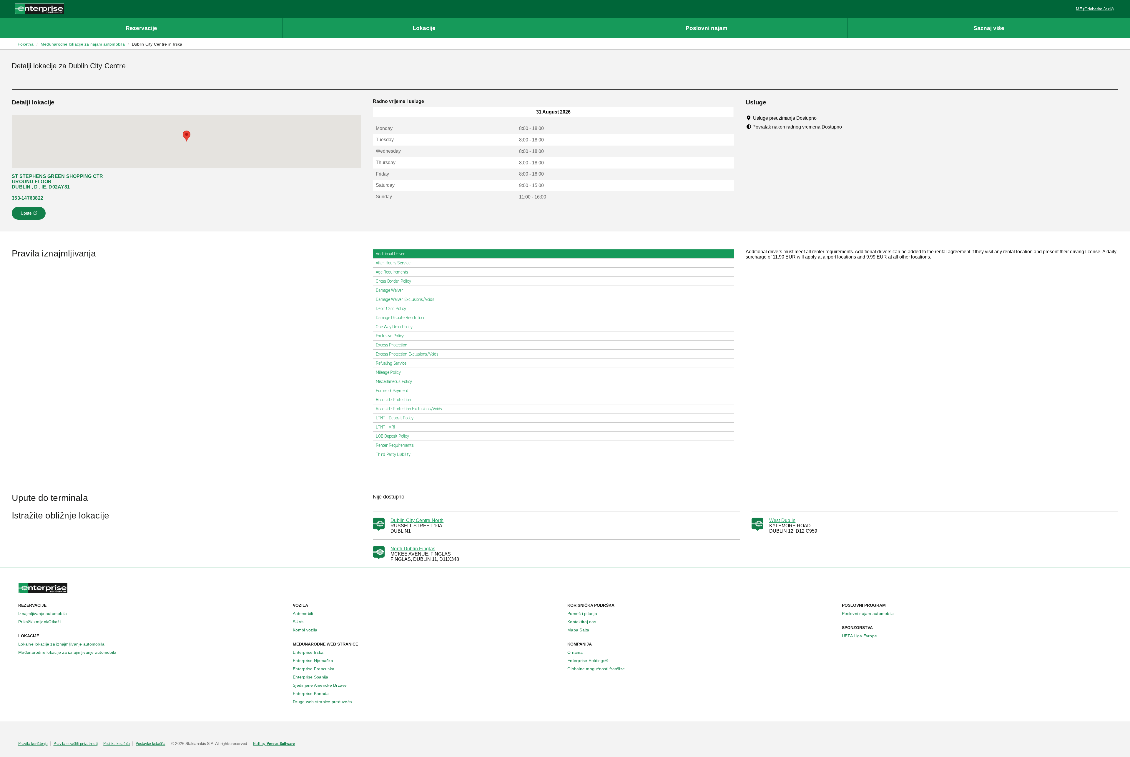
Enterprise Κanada (311, 693)
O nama (575, 652)
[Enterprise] (39, 9)
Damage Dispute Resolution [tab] (400, 318)
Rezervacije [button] (141, 28)
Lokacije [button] (424, 28)
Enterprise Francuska (313, 668)
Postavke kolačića (150, 743)
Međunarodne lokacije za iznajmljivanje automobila (67, 652)
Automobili (303, 613)
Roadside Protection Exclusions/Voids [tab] (409, 409)
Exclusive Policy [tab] (390, 336)
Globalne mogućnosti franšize (596, 668)
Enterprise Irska (308, 652)
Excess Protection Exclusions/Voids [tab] (407, 354)
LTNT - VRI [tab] (385, 427)
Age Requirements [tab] (392, 272)
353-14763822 (27, 198)
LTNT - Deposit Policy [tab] (394, 418)
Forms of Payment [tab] (392, 390)
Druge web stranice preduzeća (322, 701)
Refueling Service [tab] (391, 363)
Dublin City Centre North (416, 520)
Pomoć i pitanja (582, 613)
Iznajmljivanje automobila (42, 613)
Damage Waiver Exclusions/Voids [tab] (405, 299)
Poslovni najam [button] (706, 28)
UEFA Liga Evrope (859, 635)
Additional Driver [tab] (390, 254)
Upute (30, 215)
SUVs (298, 621)
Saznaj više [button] (988, 28)
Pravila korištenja (33, 743)
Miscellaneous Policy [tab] (394, 381)
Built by (274, 743)
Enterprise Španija (310, 677)
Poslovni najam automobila (868, 613)
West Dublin (782, 520)
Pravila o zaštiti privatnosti (76, 743)
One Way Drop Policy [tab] (394, 327)
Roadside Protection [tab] (393, 400)
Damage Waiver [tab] (389, 290)
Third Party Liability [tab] (393, 454)
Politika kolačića (116, 743)
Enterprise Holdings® (587, 660)
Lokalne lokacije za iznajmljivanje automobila (61, 644)
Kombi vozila (305, 630)
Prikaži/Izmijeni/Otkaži (39, 621)
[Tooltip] (822, 118)
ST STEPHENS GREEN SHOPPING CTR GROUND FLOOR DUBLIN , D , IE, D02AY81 (57, 181)
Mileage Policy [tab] (388, 372)
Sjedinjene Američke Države (320, 685)
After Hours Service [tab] (393, 263)
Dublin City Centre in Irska (157, 44)
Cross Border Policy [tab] (393, 281)
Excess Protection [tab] (391, 345)
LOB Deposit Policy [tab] (392, 436)
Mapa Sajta (578, 630)
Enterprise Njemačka (313, 660)
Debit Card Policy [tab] (391, 308)
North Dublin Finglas (412, 548)
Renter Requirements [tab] (394, 445)
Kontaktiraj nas (581, 621)
